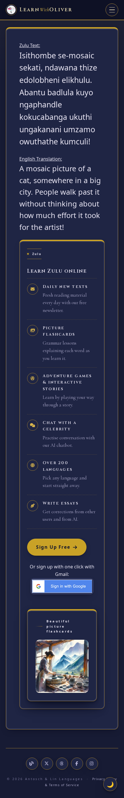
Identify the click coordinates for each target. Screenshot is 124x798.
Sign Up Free (53, 547)
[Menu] (112, 9)
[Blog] (32, 764)
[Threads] (62, 764)
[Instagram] (92, 764)
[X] (47, 764)
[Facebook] (77, 764)
